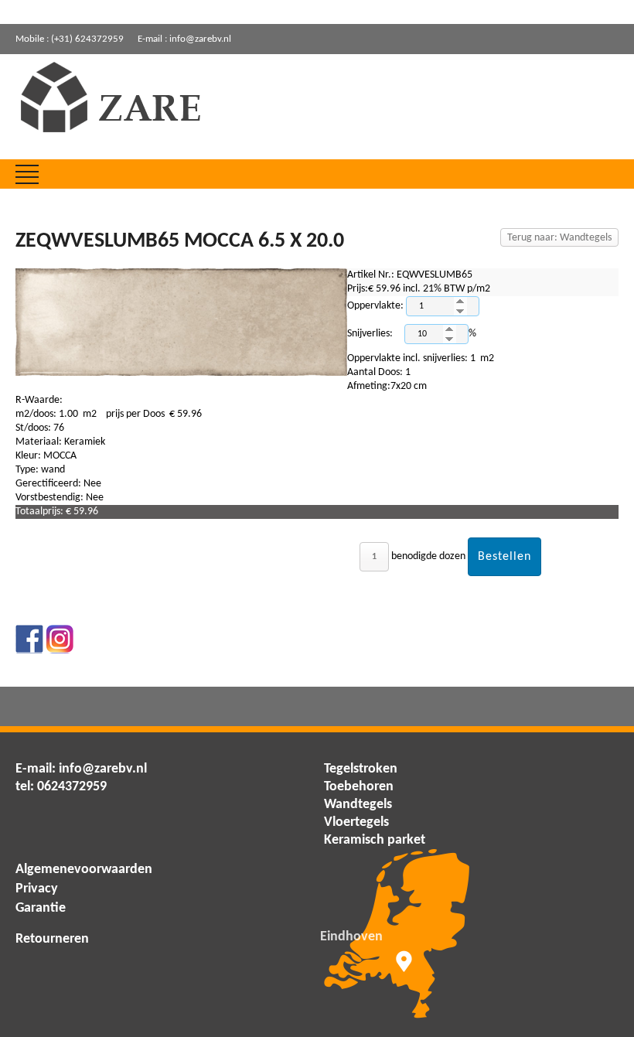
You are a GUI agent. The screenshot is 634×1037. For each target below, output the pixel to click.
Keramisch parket (374, 840)
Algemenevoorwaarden (83, 869)
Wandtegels (358, 804)
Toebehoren (359, 786)
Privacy (36, 889)
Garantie (40, 908)
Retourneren (52, 939)
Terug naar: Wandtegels (559, 238)
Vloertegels (356, 822)
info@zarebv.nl (103, 769)
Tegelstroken (360, 769)
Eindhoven (351, 937)
